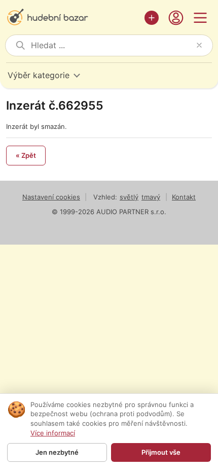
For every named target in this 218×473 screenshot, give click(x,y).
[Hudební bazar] (72, 18)
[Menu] (200, 17)
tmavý (150, 197)
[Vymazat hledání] (199, 45)
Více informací (52, 433)
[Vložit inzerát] (151, 17)
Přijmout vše (160, 452)
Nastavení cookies (51, 197)
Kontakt (184, 197)
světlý (129, 197)
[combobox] (111, 45)
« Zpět (26, 155)
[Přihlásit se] (176, 17)
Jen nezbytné (57, 452)
